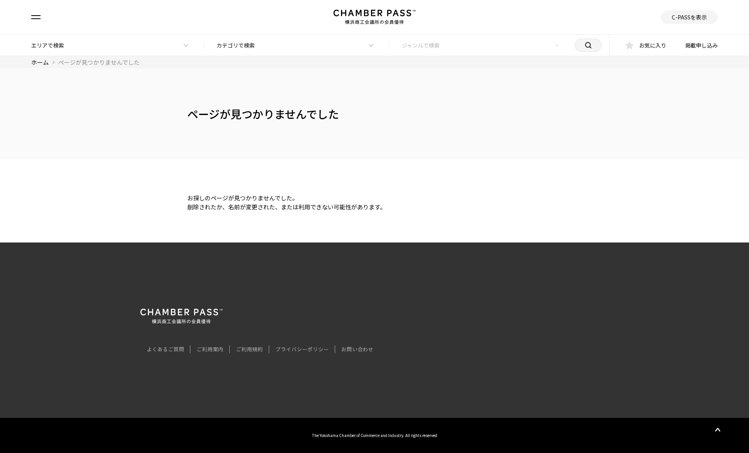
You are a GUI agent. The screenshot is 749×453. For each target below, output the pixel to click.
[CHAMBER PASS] (181, 321)
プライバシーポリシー (302, 349)
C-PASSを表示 (689, 17)
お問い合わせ (357, 349)
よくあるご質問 (165, 349)
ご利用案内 (210, 349)
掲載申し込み (701, 45)
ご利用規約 (249, 349)
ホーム (40, 62)
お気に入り (652, 45)
